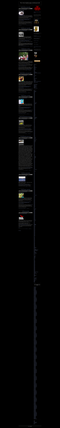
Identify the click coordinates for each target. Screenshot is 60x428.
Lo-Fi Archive (35, 75)
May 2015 (35, 367)
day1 (34, 123)
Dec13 (34, 129)
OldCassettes (35, 247)
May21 (34, 216)
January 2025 (35, 298)
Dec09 (34, 127)
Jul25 (34, 182)
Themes (34, 87)
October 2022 (35, 314)
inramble (34, 157)
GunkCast (35, 156)
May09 (34, 209)
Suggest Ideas (35, 86)
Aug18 (34, 109)
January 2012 (35, 391)
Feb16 (34, 146)
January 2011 (35, 398)
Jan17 (34, 163)
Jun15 (34, 187)
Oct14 (34, 240)
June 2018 (35, 345)
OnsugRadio (35, 249)
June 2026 (35, 288)
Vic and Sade (35, 278)
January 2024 (35, 305)
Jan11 (34, 73)
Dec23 (34, 135)
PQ (23, 208)
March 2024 (35, 304)
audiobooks (20, 208)
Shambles (35, 272)
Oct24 (34, 246)
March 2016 (35, 361)
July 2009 (35, 409)
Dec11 (34, 128)
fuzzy (34, 155)
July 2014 (35, 373)
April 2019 (35, 339)
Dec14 (34, 130)
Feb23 (34, 150)
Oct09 (34, 237)
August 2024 (35, 301)
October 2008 (35, 414)
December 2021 (35, 320)
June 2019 (35, 338)
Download (26, 9)
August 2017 (35, 351)
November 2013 (35, 378)
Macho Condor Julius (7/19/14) (25, 211)
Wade (24, 64)
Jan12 (34, 160)
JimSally (34, 171)
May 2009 (35, 410)
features (34, 141)
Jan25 (34, 168)
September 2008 (35, 415)
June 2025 (35, 295)
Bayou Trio (25, 65)
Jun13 (34, 186)
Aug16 (34, 108)
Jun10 (34, 184)
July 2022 (35, 316)
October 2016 (35, 357)
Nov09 (34, 226)
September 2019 (35, 336)
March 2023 (35, 311)
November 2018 (35, 342)
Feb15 (34, 145)
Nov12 (34, 228)
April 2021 (35, 325)
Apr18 (34, 97)
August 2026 (35, 287)
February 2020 (35, 333)
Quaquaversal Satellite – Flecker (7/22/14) (25, 189)
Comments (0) (20, 25)
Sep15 (34, 265)
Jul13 (34, 175)
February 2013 (35, 383)
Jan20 (34, 165)
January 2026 (35, 291)
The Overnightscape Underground (30, 2)
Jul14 (26, 133)
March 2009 (35, 411)
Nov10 (34, 76)
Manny (34, 196)
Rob (34, 259)
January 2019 (35, 341)
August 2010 (35, 401)
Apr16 (34, 96)
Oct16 (34, 241)
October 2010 (35, 400)
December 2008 (35, 413)
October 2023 (35, 307)
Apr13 (34, 94)
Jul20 (34, 179)
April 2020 (35, 332)
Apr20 (34, 98)
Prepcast (34, 254)
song (34, 274)
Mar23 (34, 205)
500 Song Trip (35, 64)
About (34, 65)
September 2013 (35, 379)
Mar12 (34, 198)
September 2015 (35, 365)
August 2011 (35, 394)
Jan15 (34, 162)
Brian (34, 119)
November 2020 (35, 328)
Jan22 (34, 166)
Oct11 (34, 238)
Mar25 (34, 206)
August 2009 (35, 408)
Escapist (34, 140)
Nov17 (34, 231)
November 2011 (35, 392)
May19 (34, 215)
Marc (34, 207)
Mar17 (34, 201)
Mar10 (34, 197)
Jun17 (34, 188)
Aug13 (34, 106)
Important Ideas (35, 72)
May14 (34, 212)
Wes (34, 281)
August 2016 (35, 358)
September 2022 (35, 315)
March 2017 (35, 354)
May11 (34, 210)
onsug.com (31, 21)
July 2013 (35, 380)
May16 (34, 213)
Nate (34, 222)
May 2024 (35, 303)
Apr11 (34, 93)
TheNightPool (35, 275)
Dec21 (34, 134)
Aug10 (34, 104)
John (34, 172)
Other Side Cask (35, 78)
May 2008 (35, 417)
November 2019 (35, 335)
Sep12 (34, 263)
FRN (34, 154)
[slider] (31, 8)
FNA (34, 70)
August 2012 (35, 387)
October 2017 (35, 350)
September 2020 (35, 329)
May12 (34, 211)
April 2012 (35, 389)
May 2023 (35, 310)
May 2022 (35, 317)
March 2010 (35, 404)
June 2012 (35, 388)
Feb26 (34, 152)
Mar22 (34, 204)
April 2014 (35, 375)
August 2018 (35, 344)
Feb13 (34, 144)
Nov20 (34, 233)
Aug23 (34, 112)
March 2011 (35, 397)
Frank (26, 228)
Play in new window (22, 9)
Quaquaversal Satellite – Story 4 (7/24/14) (25, 95)
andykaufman (35, 91)
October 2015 (35, 364)
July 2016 (35, 359)
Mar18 (34, 202)
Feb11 (34, 143)
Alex (34, 90)
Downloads (35, 69)
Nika (34, 225)
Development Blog (35, 84)
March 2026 (35, 290)
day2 (34, 124)
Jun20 (34, 190)
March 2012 (35, 390)
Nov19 (34, 232)
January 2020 (35, 334)
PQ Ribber (23, 20)
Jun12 (34, 185)
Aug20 (34, 110)
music (22, 208)
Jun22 (34, 191)
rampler (34, 256)
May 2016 (35, 360)
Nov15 (34, 230)
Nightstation (35, 224)
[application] (26, 8)
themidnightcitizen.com (28, 69)
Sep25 (34, 271)
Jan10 (34, 159)
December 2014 (35, 370)
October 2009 (35, 407)
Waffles (34, 280)
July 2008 (35, 416)
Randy (34, 257)
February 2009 (35, 412)
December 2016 (35, 356)
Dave (34, 122)
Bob (25, 133)
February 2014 (35, 376)
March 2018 (35, 347)
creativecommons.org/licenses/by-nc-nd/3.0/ (23, 224)
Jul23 (34, 181)
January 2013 (35, 384)
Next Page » (20, 230)
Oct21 (34, 244)
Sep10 (34, 262)
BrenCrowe (35, 118)
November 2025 (35, 292)
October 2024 (35, 300)
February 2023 (35, 312)
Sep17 (34, 266)
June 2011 (35, 395)
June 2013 (35, 381)
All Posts (34, 66)
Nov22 (34, 234)
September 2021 (35, 322)
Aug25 (34, 113)
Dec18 (34, 132)
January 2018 (35, 348)
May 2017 (35, 353)
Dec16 (34, 131)
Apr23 (34, 100)
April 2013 (35, 382)
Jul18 (34, 178)
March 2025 (35, 297)
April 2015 (35, 368)
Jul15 (34, 176)
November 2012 (35, 385)
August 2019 (35, 337)
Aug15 (34, 107)
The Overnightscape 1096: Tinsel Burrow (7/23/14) (25, 136)
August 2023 (35, 308)
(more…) (19, 227)
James (34, 158)
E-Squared (35, 138)
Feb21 (34, 149)
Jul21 (34, 180)
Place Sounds (35, 252)
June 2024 (35, 302)
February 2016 (35, 362)
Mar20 (34, 203)
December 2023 (35, 306)
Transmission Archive (36, 82)
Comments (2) (28, 208)
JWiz (34, 194)
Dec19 (34, 133)
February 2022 (35, 319)
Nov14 (34, 229)
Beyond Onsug (35, 67)
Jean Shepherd (35, 169)
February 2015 (35, 369)
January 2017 (35, 355)
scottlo (34, 261)
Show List (35, 79)
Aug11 (34, 105)
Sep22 (34, 269)
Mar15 (34, 200)
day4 (34, 125)
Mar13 (34, 199)
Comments (35, 422)
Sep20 (34, 268)
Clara (34, 121)
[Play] (19, 8)
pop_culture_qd (35, 253)
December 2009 (35, 406)
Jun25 (34, 193)
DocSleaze (35, 137)
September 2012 (35, 386)
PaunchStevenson (35, 250)
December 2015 (35, 363)
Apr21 (34, 99)
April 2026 (35, 289)
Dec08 (34, 126)
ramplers (25, 208)
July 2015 (35, 366)
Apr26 (34, 102)
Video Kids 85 (35, 279)
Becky (34, 115)
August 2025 (35, 294)
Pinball (34, 251)
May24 (34, 218)
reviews (34, 258)
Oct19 (34, 243)
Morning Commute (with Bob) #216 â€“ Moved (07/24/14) (26, 116)
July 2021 (35, 323)
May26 (34, 219)
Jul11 (34, 174)
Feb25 (34, 151)
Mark (27, 186)
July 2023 (35, 309)
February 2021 (35, 326)
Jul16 (34, 177)
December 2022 (35, 313)
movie (34, 221)
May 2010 (35, 403)
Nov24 (34, 235)
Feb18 (34, 147)
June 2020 (35, 331)
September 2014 (35, 372)
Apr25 (34, 101)
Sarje (34, 260)
